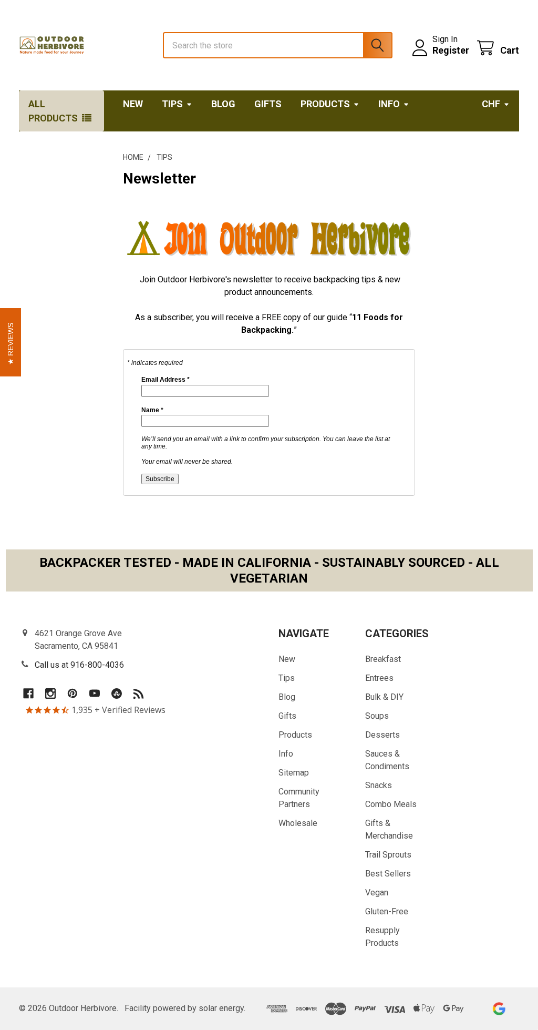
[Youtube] (94, 693)
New (133, 103)
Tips (172, 103)
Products (325, 103)
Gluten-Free (386, 911)
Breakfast (383, 659)
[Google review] (498, 1008)
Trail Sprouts (388, 855)
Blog (223, 103)
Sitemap (293, 773)
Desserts (382, 735)
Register (450, 50)
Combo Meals (391, 804)
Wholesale (297, 823)
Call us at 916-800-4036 (79, 665)
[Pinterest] (72, 693)
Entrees (379, 678)
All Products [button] (53, 111)
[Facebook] (28, 693)
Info (389, 103)
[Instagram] (50, 693)
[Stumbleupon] (116, 693)
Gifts (268, 103)
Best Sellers (388, 874)
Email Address (165, 379)
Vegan (376, 893)
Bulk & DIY (384, 697)
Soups (377, 716)
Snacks (378, 785)
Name (152, 410)
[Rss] (138, 693)
